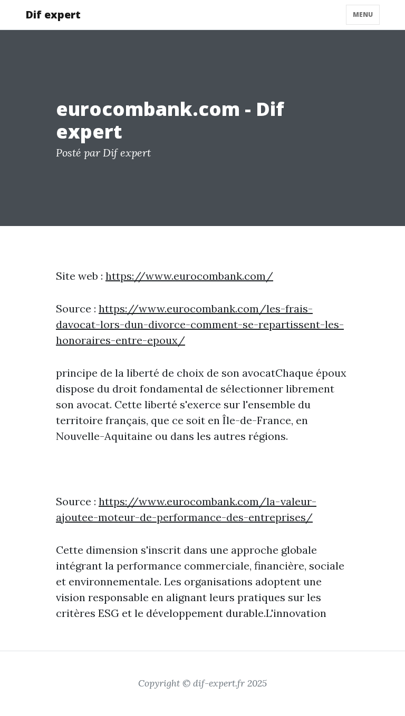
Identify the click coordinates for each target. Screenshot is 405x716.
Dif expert (53, 14)
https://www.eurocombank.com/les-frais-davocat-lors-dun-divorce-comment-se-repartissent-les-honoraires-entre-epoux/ (200, 324)
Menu (363, 14)
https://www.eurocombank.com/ (189, 275)
